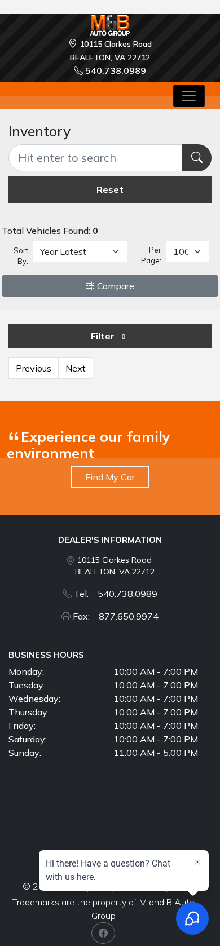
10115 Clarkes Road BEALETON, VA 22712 (115, 566)
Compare (114, 285)
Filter (108, 336)
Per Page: (151, 255)
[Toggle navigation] (189, 96)
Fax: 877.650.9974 (116, 616)
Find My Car (110, 477)
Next (75, 368)
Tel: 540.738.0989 (115, 593)
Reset (110, 189)
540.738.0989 (115, 70)
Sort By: (21, 256)
